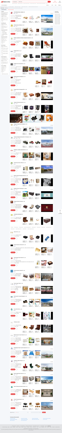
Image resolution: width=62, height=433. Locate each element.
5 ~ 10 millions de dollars (4, 50)
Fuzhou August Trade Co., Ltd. (18, 283)
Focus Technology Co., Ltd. (31, 428)
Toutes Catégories (4, 5)
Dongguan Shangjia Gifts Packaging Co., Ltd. (20, 124)
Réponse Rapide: (13, 18)
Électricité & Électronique (4, 20)
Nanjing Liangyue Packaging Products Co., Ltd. (21, 175)
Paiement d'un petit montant (4, 35)
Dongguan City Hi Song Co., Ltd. (19, 63)
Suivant (43, 412)
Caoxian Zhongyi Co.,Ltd (19, 399)
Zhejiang (3, 69)
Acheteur (47, 5)
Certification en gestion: (14, 31)
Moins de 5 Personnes (4, 60)
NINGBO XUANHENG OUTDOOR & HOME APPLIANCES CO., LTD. (23, 37)
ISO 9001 (3, 41)
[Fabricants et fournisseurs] (5, 2)
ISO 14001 (3, 39)
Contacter (13, 33)
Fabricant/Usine (4, 26)
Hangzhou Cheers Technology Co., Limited (20, 188)
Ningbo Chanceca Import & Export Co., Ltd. (20, 334)
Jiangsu (3, 70)
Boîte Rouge (43, 227)
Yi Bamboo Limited (17, 321)
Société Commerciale (4, 24)
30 (16, 412)
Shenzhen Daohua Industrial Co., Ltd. (19, 270)
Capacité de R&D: (13, 17)
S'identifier (59, 2)
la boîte (12, 227)
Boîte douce (38, 227)
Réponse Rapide (4, 32)
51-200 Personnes (4, 59)
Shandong (3, 68)
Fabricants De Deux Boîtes (35, 418)
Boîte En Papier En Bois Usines (35, 419)
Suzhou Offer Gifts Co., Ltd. (18, 309)
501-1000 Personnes (4, 63)
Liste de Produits (4, 9)
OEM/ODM (3, 31)
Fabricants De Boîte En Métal (24, 419)
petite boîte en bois (48, 227)
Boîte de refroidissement (27, 227)
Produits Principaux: (13, 16)
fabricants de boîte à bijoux (26, 3)
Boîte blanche (34, 227)
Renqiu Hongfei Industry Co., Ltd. (20, 373)
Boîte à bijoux (16, 227)
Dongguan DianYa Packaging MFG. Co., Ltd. (20, 89)
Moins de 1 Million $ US (4, 46)
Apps (55, 5)
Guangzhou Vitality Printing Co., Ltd (19, 360)
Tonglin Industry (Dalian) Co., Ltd (20, 162)
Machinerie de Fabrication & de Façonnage (4, 13)
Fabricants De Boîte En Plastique (46, 418)
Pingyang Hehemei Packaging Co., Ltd (19, 76)
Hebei (2, 71)
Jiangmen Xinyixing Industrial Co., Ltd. (19, 102)
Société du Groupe (4, 27)
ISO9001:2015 (4, 38)
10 (14, 412)
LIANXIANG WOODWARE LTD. (18, 214)
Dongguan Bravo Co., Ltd (17, 50)
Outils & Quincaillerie (4, 16)
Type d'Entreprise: (13, 15)
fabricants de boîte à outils (33, 3)
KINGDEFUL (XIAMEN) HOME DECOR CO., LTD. (21, 149)
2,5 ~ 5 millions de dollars (4, 52)
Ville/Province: (12, 42)
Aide (52, 5)
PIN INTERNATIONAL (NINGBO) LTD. (19, 12)
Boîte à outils (21, 227)
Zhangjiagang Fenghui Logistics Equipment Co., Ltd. (21, 347)
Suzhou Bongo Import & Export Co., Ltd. (20, 257)
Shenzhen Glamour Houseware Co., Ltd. (20, 244)
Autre (2, 28)
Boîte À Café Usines (12, 420)
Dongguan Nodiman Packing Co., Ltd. (19, 201)
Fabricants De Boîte (57, 17)
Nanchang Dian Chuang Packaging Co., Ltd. (20, 296)
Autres (3, 42)
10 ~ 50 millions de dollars (4, 48)
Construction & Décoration (4, 18)
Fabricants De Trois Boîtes (24, 418)
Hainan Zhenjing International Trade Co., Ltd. (20, 386)
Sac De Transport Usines (24, 420)
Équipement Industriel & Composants (4, 15)
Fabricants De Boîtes (57, 18)
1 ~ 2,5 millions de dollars (4, 54)
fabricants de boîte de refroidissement (41, 3)
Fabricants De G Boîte (12, 418)
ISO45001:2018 (4, 40)
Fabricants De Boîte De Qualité (13, 419)
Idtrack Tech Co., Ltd (17, 231)
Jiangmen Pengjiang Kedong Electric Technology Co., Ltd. (22, 136)
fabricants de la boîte (20, 3)
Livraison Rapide (4, 33)
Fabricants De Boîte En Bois (58, 20)
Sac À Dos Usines (45, 419)
